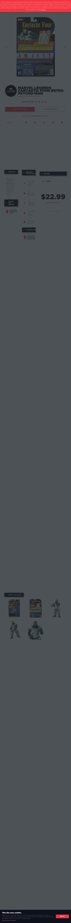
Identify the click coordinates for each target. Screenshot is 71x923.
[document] (35, 461)
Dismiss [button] (43, 9)
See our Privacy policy (9, 920)
